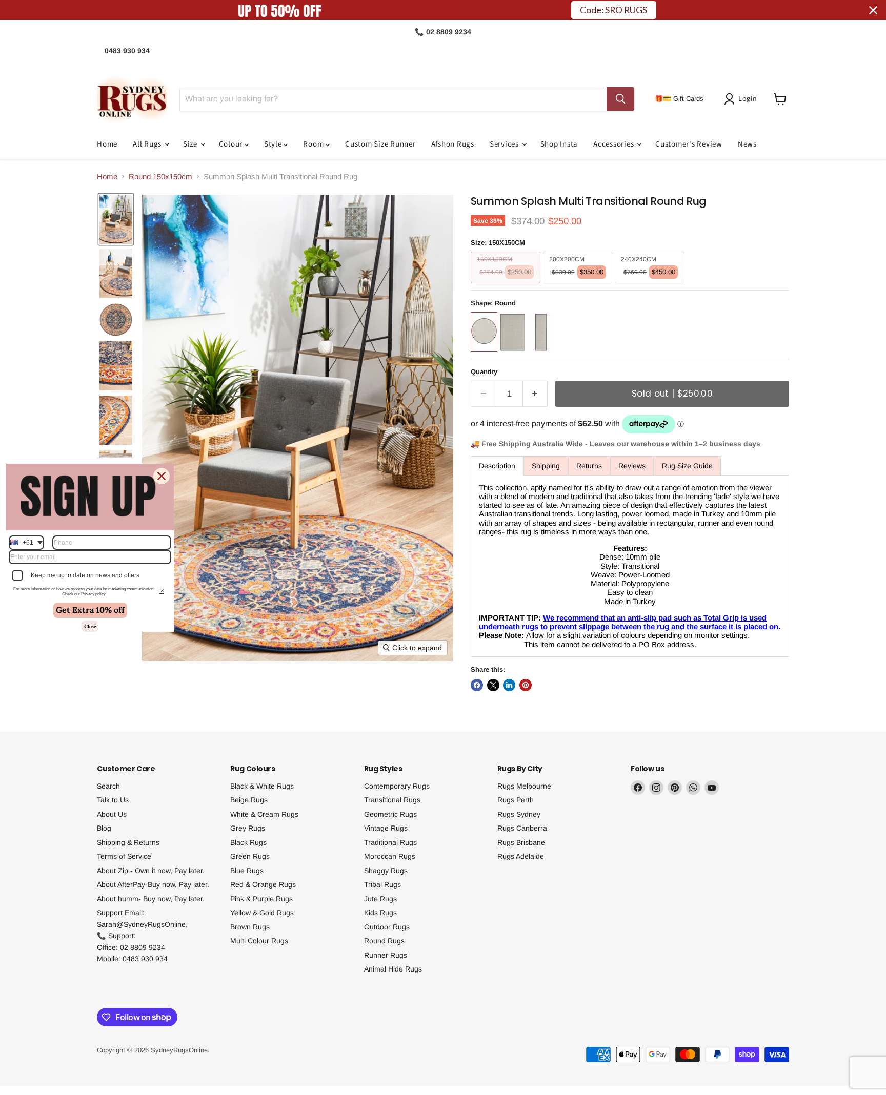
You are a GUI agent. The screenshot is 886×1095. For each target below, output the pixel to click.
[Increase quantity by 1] (535, 394)
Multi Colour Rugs (259, 941)
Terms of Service (124, 856)
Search (108, 786)
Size (191, 144)
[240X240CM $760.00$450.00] (651, 285)
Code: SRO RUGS (613, 10)
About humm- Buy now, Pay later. (151, 899)
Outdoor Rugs (387, 927)
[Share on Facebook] (477, 685)
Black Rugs (248, 842)
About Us (112, 814)
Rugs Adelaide (520, 856)
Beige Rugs (249, 800)
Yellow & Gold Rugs (262, 912)
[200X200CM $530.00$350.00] (579, 285)
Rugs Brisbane (521, 842)
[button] (742, 99)
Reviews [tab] (632, 466)
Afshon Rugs (452, 144)
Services (505, 144)
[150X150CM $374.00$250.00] (507, 285)
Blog (104, 828)
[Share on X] (493, 685)
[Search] (620, 99)
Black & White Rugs (262, 786)
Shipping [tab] (546, 466)
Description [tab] (497, 466)
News (747, 144)
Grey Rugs (247, 828)
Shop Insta (559, 144)
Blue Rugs (247, 870)
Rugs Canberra (522, 828)
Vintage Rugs (386, 828)
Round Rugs (384, 941)
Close (90, 626)
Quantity (484, 372)
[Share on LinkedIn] (509, 685)
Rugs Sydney (518, 814)
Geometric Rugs (390, 814)
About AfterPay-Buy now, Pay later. (153, 884)
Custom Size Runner (380, 144)
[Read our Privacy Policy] (161, 591)
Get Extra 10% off (90, 610)
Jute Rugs (380, 899)
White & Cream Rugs (264, 814)
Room (314, 144)
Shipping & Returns (128, 842)
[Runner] (542, 353)
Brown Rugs (250, 927)
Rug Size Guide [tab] (687, 466)
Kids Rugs (380, 912)
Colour (232, 144)
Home (107, 144)
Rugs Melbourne (524, 786)
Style (274, 144)
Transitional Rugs (392, 800)
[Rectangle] (514, 353)
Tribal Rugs (382, 884)
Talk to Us (113, 800)
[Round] (485, 353)
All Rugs (148, 144)
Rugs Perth (515, 800)
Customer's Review (688, 144)
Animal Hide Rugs (393, 969)
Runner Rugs (385, 955)
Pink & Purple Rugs (261, 899)
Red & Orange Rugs (263, 884)
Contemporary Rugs (397, 786)
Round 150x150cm (160, 176)
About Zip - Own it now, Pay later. (151, 870)
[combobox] (26, 542)
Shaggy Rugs (386, 870)
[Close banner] (873, 10)
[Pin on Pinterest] (525, 685)
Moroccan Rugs (389, 856)
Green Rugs (250, 856)
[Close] (161, 475)
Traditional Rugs (390, 842)
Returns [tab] (589, 466)
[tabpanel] (630, 566)
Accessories (614, 144)
